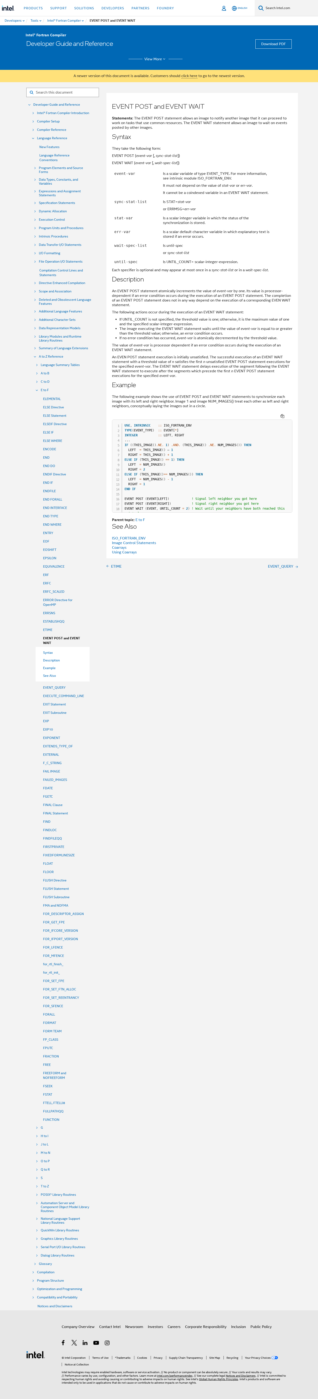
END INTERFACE (55, 508)
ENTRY (48, 533)
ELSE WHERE (52, 441)
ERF (46, 575)
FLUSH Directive (55, 880)
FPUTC (48, 1048)
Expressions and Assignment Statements (60, 193)
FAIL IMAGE (51, 771)
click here (189, 76)
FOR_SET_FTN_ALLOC (59, 989)
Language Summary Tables (60, 365)
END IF (48, 483)
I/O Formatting (49, 253)
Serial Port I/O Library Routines (63, 1247)
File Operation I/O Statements (61, 262)
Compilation (45, 1272)
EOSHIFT (49, 550)
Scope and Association (55, 291)
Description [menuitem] (51, 660)
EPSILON (49, 558)
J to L (44, 1144)
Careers (174, 1326)
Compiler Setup (48, 121)
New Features (49, 147)
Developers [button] (112, 8)
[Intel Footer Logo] (35, 1354)
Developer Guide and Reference (56, 105)
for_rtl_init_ (51, 972)
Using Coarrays (124, 552)
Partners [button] (140, 8)
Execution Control (52, 220)
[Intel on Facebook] (63, 1343)
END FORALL (52, 499)
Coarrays (119, 547)
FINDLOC (50, 830)
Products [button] (33, 8)
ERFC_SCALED (53, 591)
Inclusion (238, 1326)
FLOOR (48, 872)
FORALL (49, 1014)
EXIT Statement (54, 704)
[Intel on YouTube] (96, 1343)
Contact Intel (110, 1326)
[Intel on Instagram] (107, 1343)
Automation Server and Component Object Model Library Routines (65, 1207)
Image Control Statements (134, 543)
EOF (46, 541)
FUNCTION (51, 1120)
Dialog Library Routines (57, 1255)
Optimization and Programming (59, 1289)
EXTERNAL (51, 754)
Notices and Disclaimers (54, 1306)
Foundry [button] (165, 8)
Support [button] (58, 8)
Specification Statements (57, 203)
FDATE (48, 788)
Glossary (45, 1264)
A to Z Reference (51, 357)
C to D (45, 382)
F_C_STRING (52, 763)
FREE (47, 1065)
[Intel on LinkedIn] (85, 1343)
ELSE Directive (53, 407)
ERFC (47, 583)
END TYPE (50, 516)
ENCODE (49, 449)
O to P (45, 1161)
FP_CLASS (50, 1039)
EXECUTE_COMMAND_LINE (63, 696)
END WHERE (52, 524)
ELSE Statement (54, 415)
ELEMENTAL (52, 399)
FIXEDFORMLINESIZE (59, 855)
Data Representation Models (60, 328)
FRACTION (51, 1056)
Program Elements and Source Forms (61, 170)
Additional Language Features (60, 311)
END (46, 457)
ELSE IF (48, 432)
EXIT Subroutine (55, 713)
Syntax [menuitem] (48, 652)
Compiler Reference (51, 130)
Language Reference (52, 138)
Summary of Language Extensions (63, 348)
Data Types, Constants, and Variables (58, 182)
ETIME (47, 630)
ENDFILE (49, 491)
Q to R (45, 1170)
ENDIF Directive (54, 474)
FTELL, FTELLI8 (54, 1103)
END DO (49, 466)
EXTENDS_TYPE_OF (58, 746)
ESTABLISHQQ (53, 621)
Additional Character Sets (57, 320)
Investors (155, 1326)
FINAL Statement (55, 813)
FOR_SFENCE (53, 1006)
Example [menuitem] (49, 668)
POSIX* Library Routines (58, 1195)
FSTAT (47, 1094)
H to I (44, 1136)
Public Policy (261, 1326)
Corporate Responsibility (206, 1326)
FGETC (48, 796)
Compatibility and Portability (57, 1297)
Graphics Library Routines (59, 1239)
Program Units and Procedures (61, 228)
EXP (46, 721)
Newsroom (134, 1326)
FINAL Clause (53, 805)
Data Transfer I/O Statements (60, 245)
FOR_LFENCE (53, 947)
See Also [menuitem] (49, 676)
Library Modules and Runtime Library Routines (60, 338)
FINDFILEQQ (52, 838)
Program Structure (50, 1281)
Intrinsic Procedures (53, 236)
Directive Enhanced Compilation (62, 283)
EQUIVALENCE (53, 566)
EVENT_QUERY (54, 687)
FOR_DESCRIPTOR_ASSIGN (63, 914)
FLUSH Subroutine (56, 897)
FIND (47, 822)
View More (153, 59)
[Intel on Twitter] (74, 1343)
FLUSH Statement (56, 889)
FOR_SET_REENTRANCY (61, 998)
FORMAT (49, 1023)
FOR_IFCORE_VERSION (60, 930)
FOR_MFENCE (53, 956)
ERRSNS (49, 613)
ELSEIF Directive (55, 424)
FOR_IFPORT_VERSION (60, 939)
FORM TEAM (52, 1031)
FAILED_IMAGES (55, 780)
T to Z (45, 1186)
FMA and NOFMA (55, 905)
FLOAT (48, 863)
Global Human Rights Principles (218, 1379)
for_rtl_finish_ (53, 964)
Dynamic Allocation (53, 211)
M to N (45, 1153)
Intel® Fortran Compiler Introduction (63, 113)
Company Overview (78, 1326)
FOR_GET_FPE (54, 922)
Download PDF (273, 44)
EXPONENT (51, 738)
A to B (45, 373)
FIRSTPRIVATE (53, 847)
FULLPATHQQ (53, 1111)
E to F (45, 390)
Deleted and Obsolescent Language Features (65, 302)
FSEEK (48, 1086)
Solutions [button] (84, 8)
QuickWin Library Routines (60, 1230)
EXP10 (48, 729)
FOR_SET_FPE (53, 981)
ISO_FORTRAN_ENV (128, 538)
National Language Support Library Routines (60, 1221)
